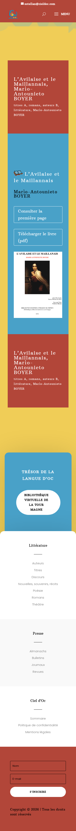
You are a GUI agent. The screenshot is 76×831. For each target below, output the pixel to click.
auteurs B (50, 105)
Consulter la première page (32, 214)
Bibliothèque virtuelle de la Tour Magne (36, 502)
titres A (20, 105)
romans (34, 105)
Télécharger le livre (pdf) (37, 237)
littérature (22, 110)
